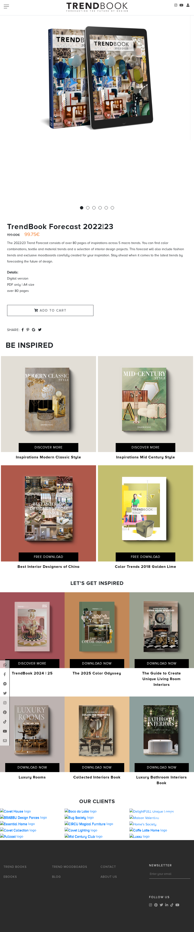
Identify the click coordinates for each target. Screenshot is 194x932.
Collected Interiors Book (97, 777)
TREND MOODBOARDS (69, 867)
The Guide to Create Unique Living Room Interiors (161, 679)
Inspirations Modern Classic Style (48, 457)
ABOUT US (109, 877)
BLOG (56, 877)
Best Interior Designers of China (48, 566)
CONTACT (108, 867)
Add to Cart (52, 310)
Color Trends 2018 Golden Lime (145, 566)
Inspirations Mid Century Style (145, 457)
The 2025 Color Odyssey (97, 673)
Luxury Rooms (32, 777)
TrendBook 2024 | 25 (32, 673)
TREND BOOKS (15, 867)
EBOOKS (10, 877)
